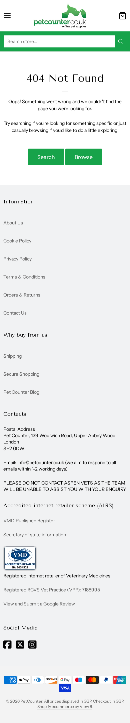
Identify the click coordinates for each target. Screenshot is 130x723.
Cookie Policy (17, 241)
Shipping (12, 356)
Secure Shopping (21, 374)
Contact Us (15, 313)
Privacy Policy (17, 259)
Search (46, 157)
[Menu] (13, 16)
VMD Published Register (29, 521)
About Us (13, 223)
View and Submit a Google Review (39, 604)
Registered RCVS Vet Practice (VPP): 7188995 (51, 590)
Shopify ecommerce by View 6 (64, 706)
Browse (84, 157)
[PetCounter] (60, 15)
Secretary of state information (34, 535)
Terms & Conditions (24, 277)
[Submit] (121, 41)
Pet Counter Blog (21, 392)
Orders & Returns (21, 295)
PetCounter (31, 701)
